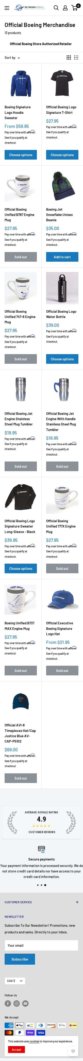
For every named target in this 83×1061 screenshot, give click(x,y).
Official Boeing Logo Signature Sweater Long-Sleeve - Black (20, 526)
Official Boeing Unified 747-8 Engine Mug (20, 316)
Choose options (20, 155)
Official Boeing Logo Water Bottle (61, 314)
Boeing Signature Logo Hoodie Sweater (18, 112)
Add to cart (62, 257)
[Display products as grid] (69, 57)
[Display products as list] (76, 57)
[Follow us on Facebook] (8, 1003)
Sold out (21, 257)
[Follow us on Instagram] (16, 1003)
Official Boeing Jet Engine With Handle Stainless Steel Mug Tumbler (61, 421)
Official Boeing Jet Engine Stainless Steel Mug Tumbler (19, 418)
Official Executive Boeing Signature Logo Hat (59, 628)
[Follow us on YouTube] (25, 1003)
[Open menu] (7, 8)
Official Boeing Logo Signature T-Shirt (61, 109)
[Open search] (56, 7)
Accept (16, 1049)
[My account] (65, 7)
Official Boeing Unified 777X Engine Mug (61, 526)
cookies (34, 1041)
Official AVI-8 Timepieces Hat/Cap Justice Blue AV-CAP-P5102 (20, 733)
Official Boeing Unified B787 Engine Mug (19, 214)
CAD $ (11, 981)
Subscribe (20, 959)
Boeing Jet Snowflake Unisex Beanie (59, 214)
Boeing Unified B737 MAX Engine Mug (19, 625)
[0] (74, 8)
